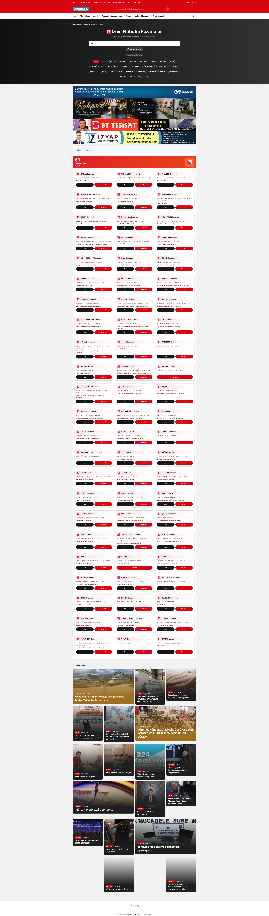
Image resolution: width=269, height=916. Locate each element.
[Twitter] (137, 905)
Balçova (113, 61)
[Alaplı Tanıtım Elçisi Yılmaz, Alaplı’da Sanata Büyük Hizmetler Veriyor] (181, 793)
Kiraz (112, 71)
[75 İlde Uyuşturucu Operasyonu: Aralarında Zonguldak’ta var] (181, 760)
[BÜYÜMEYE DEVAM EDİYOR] (119, 874)
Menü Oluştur (191, 2)
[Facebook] (131, 905)
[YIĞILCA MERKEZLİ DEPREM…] (103, 797)
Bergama (143, 61)
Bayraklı (133, 61)
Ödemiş (162, 71)
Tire (130, 76)
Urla (146, 76)
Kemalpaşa (94, 71)
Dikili (108, 66)
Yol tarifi (103, 185)
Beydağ (153, 61)
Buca (172, 61)
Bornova (163, 61)
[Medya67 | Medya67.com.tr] (81, 9)
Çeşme (93, 66)
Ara (85, 185)
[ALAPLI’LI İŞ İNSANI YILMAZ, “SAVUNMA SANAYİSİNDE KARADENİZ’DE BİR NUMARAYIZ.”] (150, 687)
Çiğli (101, 66)
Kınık (104, 71)
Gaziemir (125, 66)
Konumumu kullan (136, 49)
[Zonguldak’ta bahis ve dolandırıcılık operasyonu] (165, 836)
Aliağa (104, 61)
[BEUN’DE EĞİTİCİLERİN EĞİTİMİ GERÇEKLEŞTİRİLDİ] (88, 832)
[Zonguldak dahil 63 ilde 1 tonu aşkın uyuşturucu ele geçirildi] (88, 723)
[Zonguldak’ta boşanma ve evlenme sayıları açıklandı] (181, 685)
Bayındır (123, 61)
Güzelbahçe (136, 66)
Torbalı (138, 76)
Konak (119, 71)
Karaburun (162, 66)
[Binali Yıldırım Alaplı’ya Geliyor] (119, 760)
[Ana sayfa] (75, 16)
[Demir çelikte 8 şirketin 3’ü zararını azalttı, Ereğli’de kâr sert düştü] (119, 724)
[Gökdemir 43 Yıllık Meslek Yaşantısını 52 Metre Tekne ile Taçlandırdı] (103, 686)
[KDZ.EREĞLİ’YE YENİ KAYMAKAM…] (150, 799)
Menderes (130, 71)
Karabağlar (149, 66)
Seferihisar (173, 71)
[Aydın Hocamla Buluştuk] (88, 762)
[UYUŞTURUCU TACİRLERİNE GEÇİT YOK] (119, 837)
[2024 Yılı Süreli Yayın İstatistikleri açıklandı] (150, 762)
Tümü (96, 61)
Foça (116, 66)
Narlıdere (152, 71)
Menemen (141, 71)
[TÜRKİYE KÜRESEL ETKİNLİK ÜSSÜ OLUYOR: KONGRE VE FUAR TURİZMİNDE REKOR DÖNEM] (165, 723)
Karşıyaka (173, 66)
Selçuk (122, 76)
